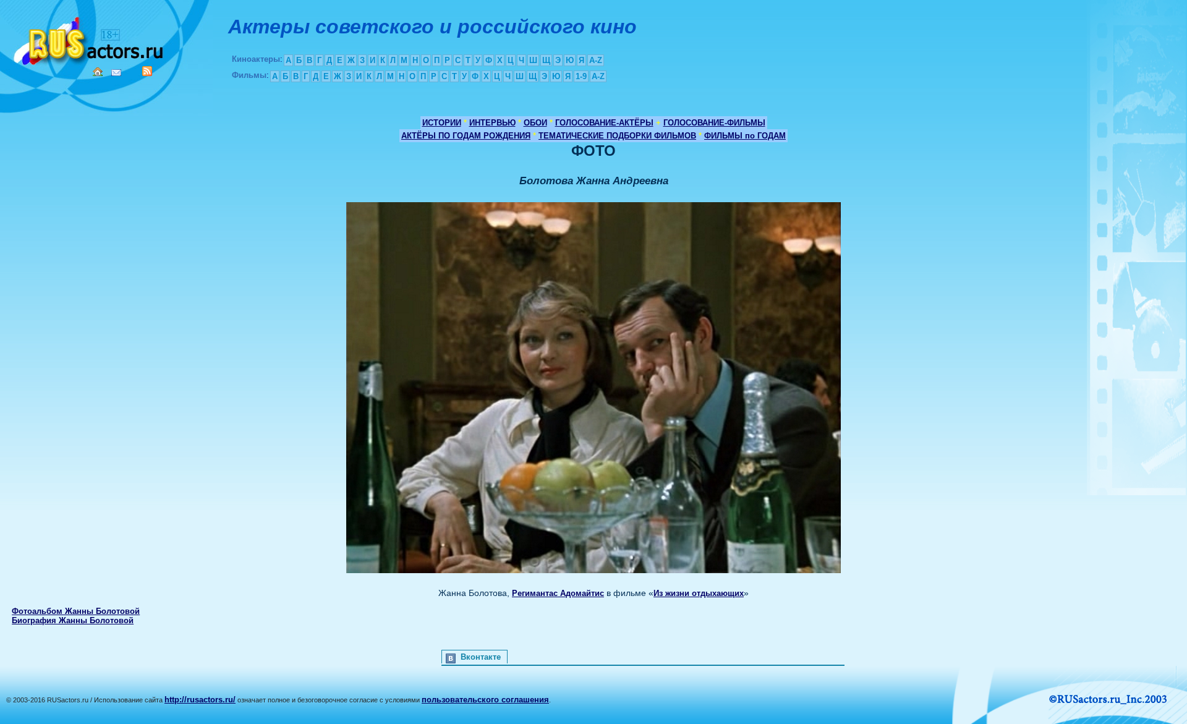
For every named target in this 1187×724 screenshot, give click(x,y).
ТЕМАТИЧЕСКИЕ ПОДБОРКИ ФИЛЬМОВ (617, 135)
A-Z (595, 60)
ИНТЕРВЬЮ (492, 122)
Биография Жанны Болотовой (73, 620)
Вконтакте (481, 657)
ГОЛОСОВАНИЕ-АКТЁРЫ (604, 122)
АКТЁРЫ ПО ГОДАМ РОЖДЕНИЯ (465, 135)
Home (98, 71)
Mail (116, 72)
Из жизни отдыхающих (698, 593)
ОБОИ (535, 122)
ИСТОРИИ (441, 122)
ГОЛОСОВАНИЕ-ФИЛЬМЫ (714, 122)
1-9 (581, 76)
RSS (147, 71)
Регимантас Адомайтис (558, 593)
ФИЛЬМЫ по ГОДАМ (745, 135)
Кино (89, 38)
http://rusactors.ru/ (200, 699)
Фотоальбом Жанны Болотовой (76, 611)
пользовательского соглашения (485, 699)
